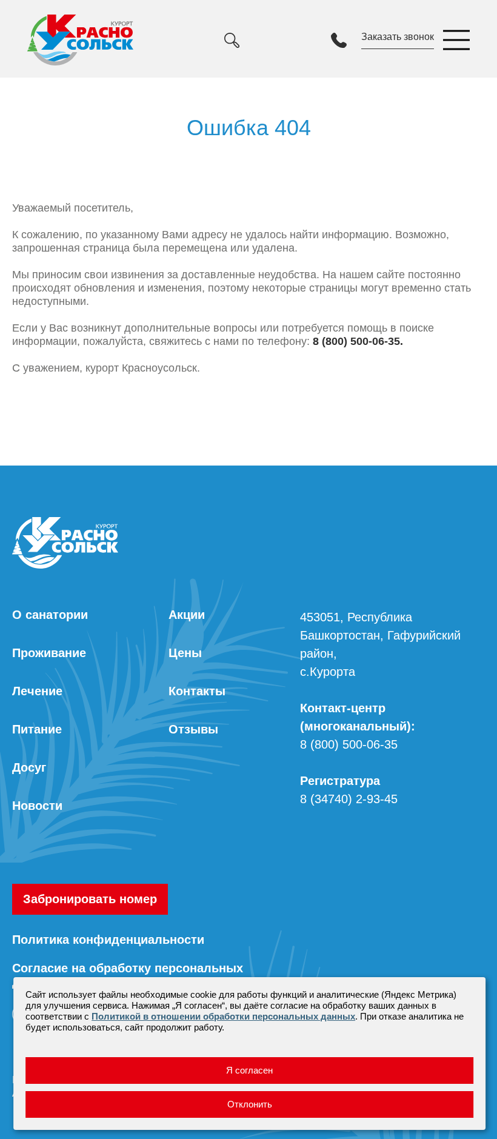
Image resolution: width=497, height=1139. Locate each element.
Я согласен (249, 1070)
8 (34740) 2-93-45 (349, 799)
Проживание (49, 653)
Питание (37, 729)
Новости (37, 805)
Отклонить (249, 1104)
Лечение (37, 691)
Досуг (29, 767)
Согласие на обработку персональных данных (127, 975)
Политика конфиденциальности (108, 939)
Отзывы (193, 729)
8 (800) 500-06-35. (358, 341)
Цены (185, 653)
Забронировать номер (90, 899)
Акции (186, 614)
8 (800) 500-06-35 (349, 744)
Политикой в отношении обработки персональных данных (223, 1016)
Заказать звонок (397, 37)
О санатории (50, 614)
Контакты (196, 691)
